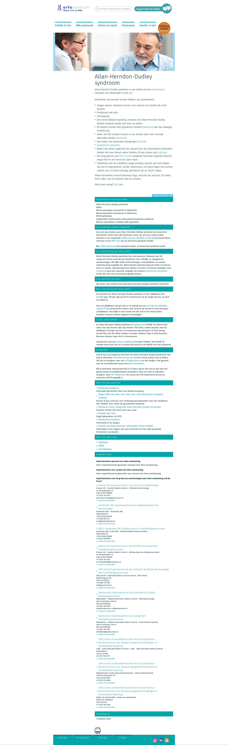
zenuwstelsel (157, 89)
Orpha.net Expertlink (106, 500)
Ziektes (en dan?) (107, 25)
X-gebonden (139, 324)
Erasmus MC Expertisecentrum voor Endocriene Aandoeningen (128, 485)
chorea (141, 141)
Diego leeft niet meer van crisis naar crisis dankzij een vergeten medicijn (130, 396)
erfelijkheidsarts (133, 360)
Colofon (102, 738)
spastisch (147, 127)
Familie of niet (148, 25)
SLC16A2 (100, 297)
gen (131, 92)
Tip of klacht (82, 738)
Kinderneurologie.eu (108, 388)
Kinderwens (128, 25)
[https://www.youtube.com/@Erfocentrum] (167, 740)
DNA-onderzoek (84, 25)
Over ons (62, 738)
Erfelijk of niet (63, 25)
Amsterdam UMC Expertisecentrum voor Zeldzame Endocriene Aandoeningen (128, 507)
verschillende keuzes (123, 357)
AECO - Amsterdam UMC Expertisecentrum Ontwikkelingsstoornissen (131, 528)
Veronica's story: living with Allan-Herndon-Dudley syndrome (129, 407)
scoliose (162, 152)
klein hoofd (125, 156)
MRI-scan (116, 241)
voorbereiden (137, 363)
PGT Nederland (118, 375)
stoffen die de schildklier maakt (136, 238)
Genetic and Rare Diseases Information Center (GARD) (125, 426)
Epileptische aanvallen (108, 145)
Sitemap (122, 738)
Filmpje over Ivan (107, 413)
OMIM (101, 445)
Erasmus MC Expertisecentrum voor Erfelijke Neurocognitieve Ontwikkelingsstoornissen (127, 548)
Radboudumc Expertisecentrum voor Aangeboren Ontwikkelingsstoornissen (122, 618)
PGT (130, 369)
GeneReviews (105, 449)
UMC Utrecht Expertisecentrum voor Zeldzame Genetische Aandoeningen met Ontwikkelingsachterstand (133, 571)
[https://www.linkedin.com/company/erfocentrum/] (161, 740)
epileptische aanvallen (156, 271)
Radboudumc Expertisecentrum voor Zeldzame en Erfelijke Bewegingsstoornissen (126, 594)
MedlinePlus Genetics (109, 419)
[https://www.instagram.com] (155, 740)
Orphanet (103, 442)
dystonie (121, 137)
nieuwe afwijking (124, 342)
